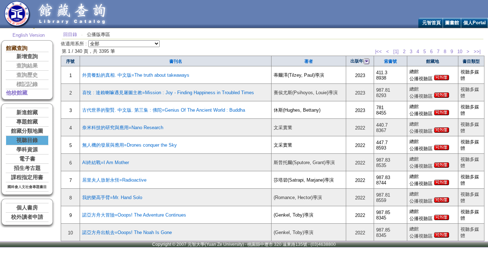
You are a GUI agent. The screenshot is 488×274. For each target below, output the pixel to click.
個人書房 (27, 207)
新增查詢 (27, 56)
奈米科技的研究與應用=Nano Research (122, 127)
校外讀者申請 (27, 217)
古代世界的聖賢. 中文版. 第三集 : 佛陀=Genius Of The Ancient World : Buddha (163, 110)
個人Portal (474, 22)
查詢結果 (27, 65)
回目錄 (70, 34)
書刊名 (175, 61)
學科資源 (27, 149)
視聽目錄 (27, 140)
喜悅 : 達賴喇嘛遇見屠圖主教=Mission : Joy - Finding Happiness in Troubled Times (168, 92)
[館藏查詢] (72, 26)
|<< (378, 51)
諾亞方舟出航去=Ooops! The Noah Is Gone (127, 232)
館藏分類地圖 (27, 131)
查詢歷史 (27, 75)
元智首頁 (431, 22)
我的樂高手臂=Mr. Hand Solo (112, 197)
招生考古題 (27, 168)
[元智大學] (17, 26)
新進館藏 (27, 112)
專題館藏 (27, 122)
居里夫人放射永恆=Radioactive (114, 180)
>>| (477, 51)
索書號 (390, 61)
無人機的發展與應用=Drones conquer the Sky (129, 145)
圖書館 (452, 22)
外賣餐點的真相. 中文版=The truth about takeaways (135, 75)
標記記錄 (27, 84)
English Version (29, 35)
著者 (308, 61)
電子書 (27, 159)
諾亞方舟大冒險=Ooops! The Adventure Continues (134, 215)
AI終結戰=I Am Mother (105, 162)
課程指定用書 (27, 177)
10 (459, 51)
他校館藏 (17, 93)
